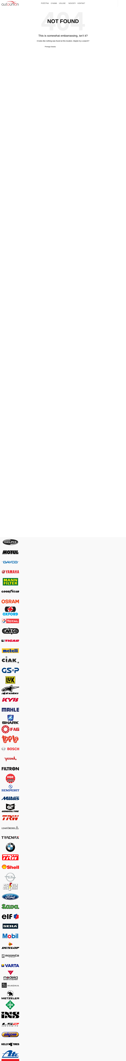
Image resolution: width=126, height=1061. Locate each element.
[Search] (116, 3)
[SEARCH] (80, 46)
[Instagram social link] (123, 3)
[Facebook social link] (120, 3)
